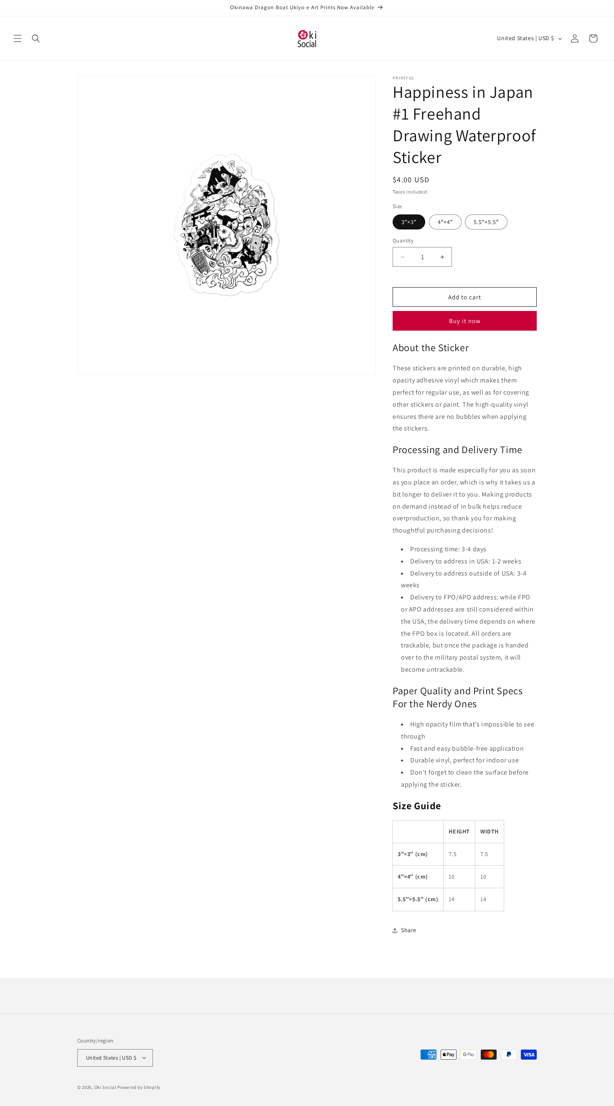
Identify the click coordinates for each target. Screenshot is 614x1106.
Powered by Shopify (138, 1087)
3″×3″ (408, 222)
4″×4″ (445, 222)
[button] (17, 38)
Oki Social (105, 1087)
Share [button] (408, 930)
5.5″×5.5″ (486, 222)
